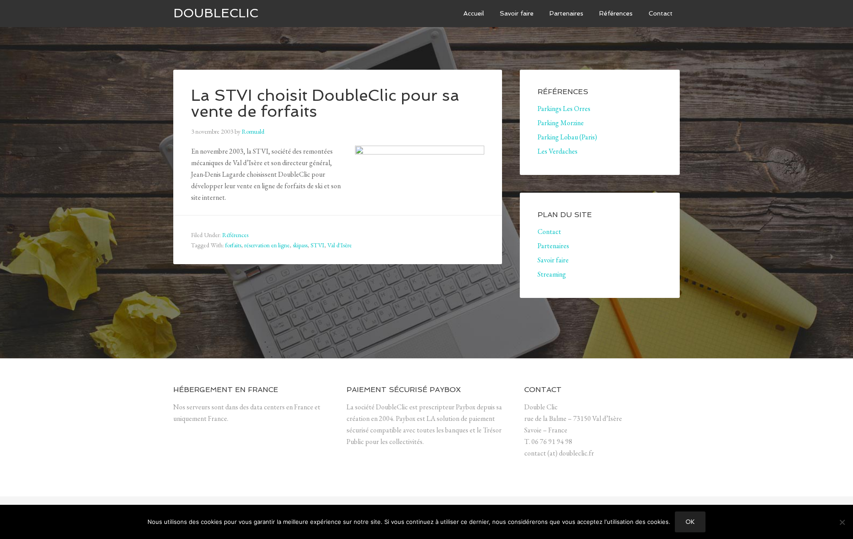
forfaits (233, 245)
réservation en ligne (267, 245)
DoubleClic (215, 13)
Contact (549, 231)
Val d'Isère (339, 245)
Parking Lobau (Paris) (567, 137)
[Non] (841, 522)
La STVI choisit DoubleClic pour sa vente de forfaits (325, 103)
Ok (690, 522)
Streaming (552, 274)
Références (235, 235)
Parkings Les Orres (564, 108)
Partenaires (553, 245)
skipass (300, 245)
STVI (317, 245)
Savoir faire (553, 260)
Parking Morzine (561, 122)
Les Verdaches (558, 151)
